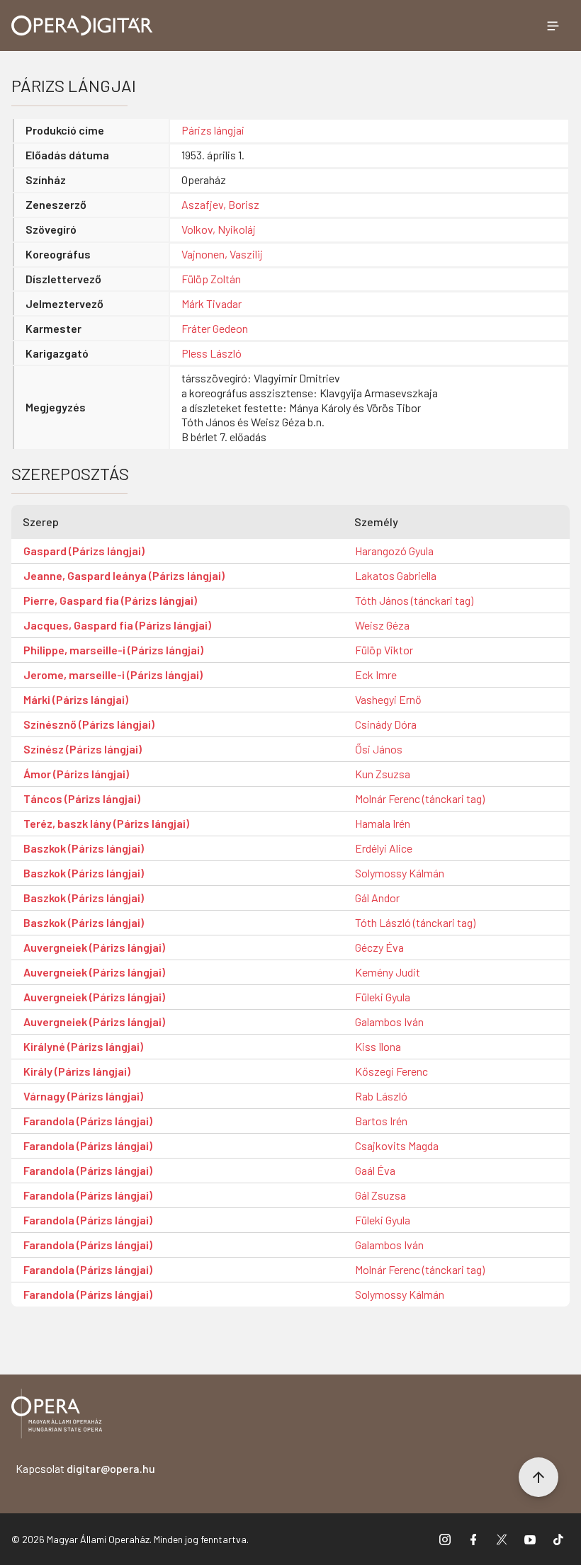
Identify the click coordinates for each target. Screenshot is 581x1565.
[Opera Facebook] (473, 1539)
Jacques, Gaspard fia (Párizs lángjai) (117, 625)
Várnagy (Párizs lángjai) (83, 1096)
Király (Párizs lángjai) (76, 1071)
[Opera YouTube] (530, 1539)
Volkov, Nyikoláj (218, 229)
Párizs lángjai (212, 130)
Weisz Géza (382, 625)
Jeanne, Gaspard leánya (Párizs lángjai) (124, 575)
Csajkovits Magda (397, 1145)
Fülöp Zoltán (211, 278)
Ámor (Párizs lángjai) (76, 773)
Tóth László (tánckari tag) (415, 922)
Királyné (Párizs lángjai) (83, 1046)
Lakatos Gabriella (395, 575)
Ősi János (378, 749)
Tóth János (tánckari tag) (414, 600)
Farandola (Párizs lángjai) (87, 1120)
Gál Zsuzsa (380, 1195)
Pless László (211, 353)
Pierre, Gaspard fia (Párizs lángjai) (110, 600)
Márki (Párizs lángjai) (75, 699)
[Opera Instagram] (445, 1539)
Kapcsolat (85, 1468)
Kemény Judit (387, 972)
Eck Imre (376, 674)
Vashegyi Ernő (388, 699)
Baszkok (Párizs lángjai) (83, 848)
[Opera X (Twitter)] (501, 1539)
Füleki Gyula (382, 996)
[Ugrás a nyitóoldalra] (82, 25)
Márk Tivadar (211, 303)
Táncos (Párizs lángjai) (81, 798)
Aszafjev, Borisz (220, 204)
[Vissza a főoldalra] (56, 1416)
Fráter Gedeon (214, 328)
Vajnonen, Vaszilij (222, 254)
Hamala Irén (382, 823)
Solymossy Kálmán (399, 873)
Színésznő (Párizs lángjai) (88, 724)
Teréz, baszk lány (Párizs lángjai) (106, 823)
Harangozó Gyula (394, 550)
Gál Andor (377, 897)
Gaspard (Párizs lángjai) (84, 550)
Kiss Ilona (378, 1046)
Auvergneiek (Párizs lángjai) (94, 947)
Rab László (381, 1096)
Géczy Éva (379, 947)
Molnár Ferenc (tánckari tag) (420, 798)
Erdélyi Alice (383, 848)
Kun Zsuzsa (382, 773)
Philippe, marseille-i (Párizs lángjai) (113, 649)
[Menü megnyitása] (553, 25)
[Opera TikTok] (558, 1539)
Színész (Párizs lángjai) (82, 749)
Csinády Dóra (386, 724)
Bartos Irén (381, 1120)
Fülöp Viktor (384, 649)
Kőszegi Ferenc (391, 1071)
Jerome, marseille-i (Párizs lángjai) (113, 674)
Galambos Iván (389, 1021)
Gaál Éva (375, 1170)
